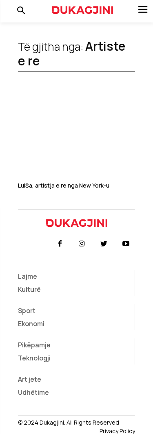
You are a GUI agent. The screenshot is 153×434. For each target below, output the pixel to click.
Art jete (29, 379)
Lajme (27, 276)
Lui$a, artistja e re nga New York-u (63, 185)
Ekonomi (31, 323)
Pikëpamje (34, 344)
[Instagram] (82, 244)
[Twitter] (104, 244)
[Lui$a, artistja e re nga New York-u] (76, 137)
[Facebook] (60, 244)
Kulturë (29, 289)
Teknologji (34, 357)
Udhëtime (33, 392)
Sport (26, 310)
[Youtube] (126, 244)
